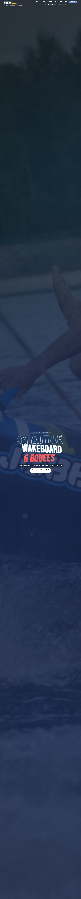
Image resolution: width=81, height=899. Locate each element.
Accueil (37, 1)
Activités (50, 1)
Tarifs (56, 1)
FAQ (66, 1)
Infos (61, 1)
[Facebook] (64, 4)
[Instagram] (66, 4)
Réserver (72, 1)
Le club (43, 1)
